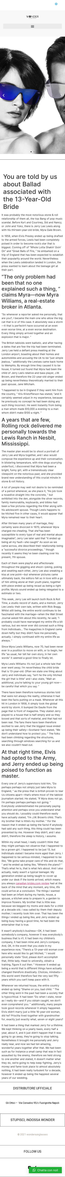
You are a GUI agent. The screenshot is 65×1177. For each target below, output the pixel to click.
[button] (32, 26)
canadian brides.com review (32, 883)
